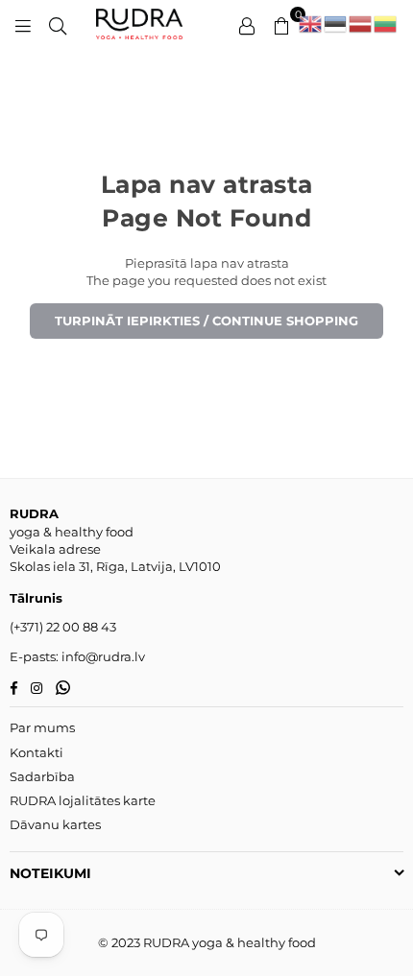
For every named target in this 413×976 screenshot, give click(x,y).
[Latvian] (361, 24)
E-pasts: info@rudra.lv (77, 656)
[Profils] (247, 24)
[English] (311, 24)
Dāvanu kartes (55, 824)
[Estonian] (336, 24)
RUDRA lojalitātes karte (83, 800)
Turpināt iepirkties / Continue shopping (206, 320)
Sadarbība (42, 776)
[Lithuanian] (386, 24)
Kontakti (36, 752)
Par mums (42, 727)
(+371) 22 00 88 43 (63, 626)
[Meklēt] (57, 24)
